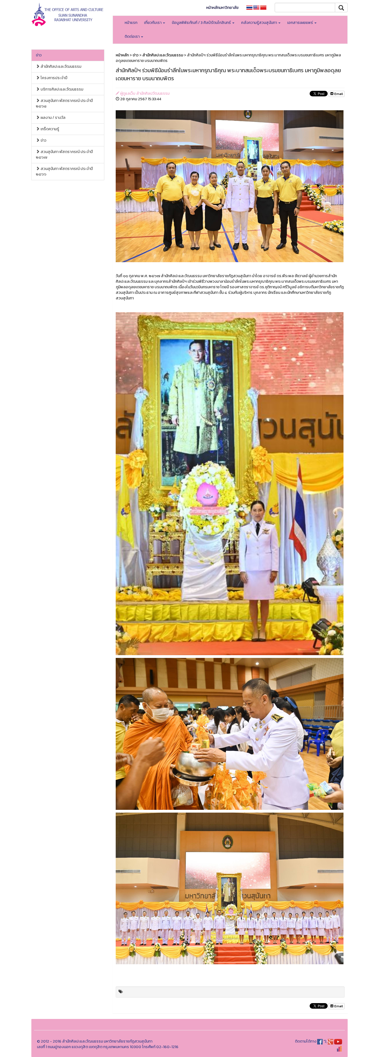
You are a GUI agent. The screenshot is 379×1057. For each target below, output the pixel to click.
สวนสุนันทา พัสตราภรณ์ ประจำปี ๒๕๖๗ (64, 154)
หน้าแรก (131, 23)
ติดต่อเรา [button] (132, 36)
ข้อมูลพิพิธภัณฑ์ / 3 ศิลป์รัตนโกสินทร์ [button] (202, 23)
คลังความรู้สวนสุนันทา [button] (259, 23)
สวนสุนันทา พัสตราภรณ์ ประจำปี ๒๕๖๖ (64, 171)
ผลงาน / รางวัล (52, 118)
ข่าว (39, 55)
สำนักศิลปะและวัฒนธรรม (60, 66)
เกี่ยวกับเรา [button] (153, 23)
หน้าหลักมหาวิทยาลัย (222, 8)
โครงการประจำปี (53, 78)
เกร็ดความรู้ (49, 129)
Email (338, 93)
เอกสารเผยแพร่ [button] (300, 23)
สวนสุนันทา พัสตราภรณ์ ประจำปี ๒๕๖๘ (64, 103)
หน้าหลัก (122, 55)
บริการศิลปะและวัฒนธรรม (61, 89)
